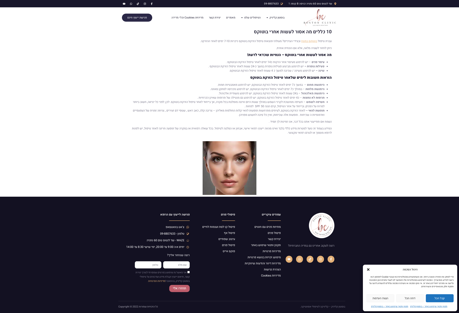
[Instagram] (320, 259)
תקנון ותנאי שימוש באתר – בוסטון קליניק (428, 306)
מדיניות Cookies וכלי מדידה (187, 18)
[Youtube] (289, 259)
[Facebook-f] (331, 259)
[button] (368, 269)
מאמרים (230, 18)
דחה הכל (410, 298)
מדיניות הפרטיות (156, 281)
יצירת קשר (215, 18)
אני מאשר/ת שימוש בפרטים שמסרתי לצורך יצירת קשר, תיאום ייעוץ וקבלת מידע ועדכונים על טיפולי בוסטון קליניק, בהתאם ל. (163, 277)
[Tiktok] (310, 259)
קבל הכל (440, 298)
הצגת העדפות (380, 298)
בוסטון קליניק (277, 18)
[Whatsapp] (299, 259)
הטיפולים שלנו (252, 18)
